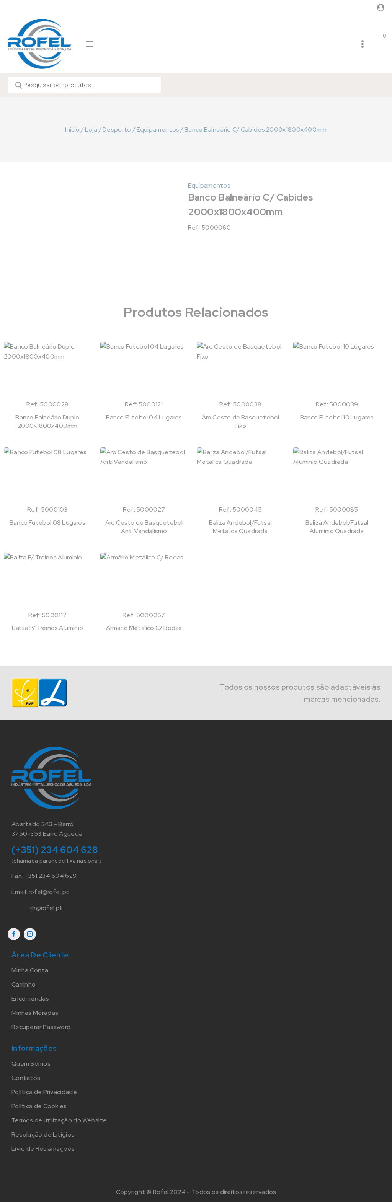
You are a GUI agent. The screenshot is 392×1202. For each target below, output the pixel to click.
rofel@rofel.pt (49, 892)
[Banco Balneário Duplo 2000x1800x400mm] (47, 371)
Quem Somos (31, 1064)
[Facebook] (14, 934)
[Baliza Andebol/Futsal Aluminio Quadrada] (337, 476)
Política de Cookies (39, 1106)
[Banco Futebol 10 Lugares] (337, 371)
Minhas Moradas (34, 1013)
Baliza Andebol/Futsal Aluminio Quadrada (336, 527)
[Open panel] (89, 44)
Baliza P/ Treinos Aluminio (47, 628)
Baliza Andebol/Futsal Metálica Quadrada (240, 527)
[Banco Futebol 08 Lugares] (47, 476)
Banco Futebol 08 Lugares (47, 523)
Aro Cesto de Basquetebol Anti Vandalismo (144, 527)
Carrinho (23, 984)
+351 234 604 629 (50, 876)
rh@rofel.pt (46, 908)
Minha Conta (29, 970)
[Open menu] (362, 44)
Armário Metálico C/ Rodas (144, 628)
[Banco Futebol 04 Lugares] (144, 371)
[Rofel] (40, 43)
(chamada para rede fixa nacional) (56, 860)
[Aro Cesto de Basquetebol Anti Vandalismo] (144, 476)
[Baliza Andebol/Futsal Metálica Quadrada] (240, 476)
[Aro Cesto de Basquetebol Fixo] (240, 371)
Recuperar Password (40, 1027)
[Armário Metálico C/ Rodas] (144, 581)
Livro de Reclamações (43, 1149)
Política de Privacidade (44, 1092)
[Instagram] (30, 934)
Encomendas (30, 999)
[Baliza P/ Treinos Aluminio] (47, 581)
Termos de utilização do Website (59, 1120)
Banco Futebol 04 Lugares (144, 417)
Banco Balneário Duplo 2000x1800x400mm (47, 421)
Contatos (25, 1078)
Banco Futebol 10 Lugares (337, 417)
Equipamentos (209, 185)
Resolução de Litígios (42, 1134)
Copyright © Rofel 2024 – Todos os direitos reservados (196, 1192)
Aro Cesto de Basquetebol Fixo (240, 421)
